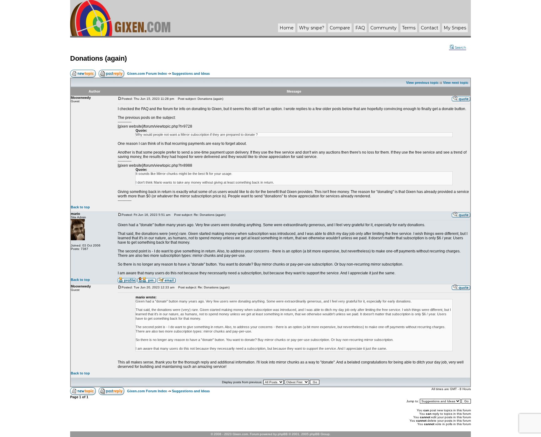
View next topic (455, 82)
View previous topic (422, 82)
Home (287, 28)
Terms (408, 28)
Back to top (80, 207)
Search (460, 47)
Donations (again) (98, 58)
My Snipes (455, 28)
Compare (340, 28)
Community (383, 28)
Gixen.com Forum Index (147, 73)
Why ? (311, 28)
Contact (429, 28)
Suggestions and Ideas (191, 73)
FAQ (360, 28)
